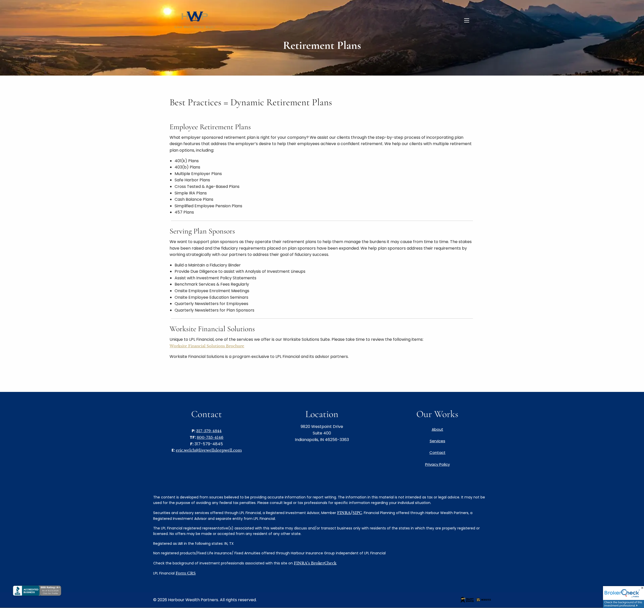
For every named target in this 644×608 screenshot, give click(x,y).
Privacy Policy (437, 464)
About (437, 429)
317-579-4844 (209, 430)
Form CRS (186, 573)
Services (437, 441)
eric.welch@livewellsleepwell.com (209, 450)
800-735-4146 (210, 437)
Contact (437, 452)
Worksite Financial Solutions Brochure (207, 346)
